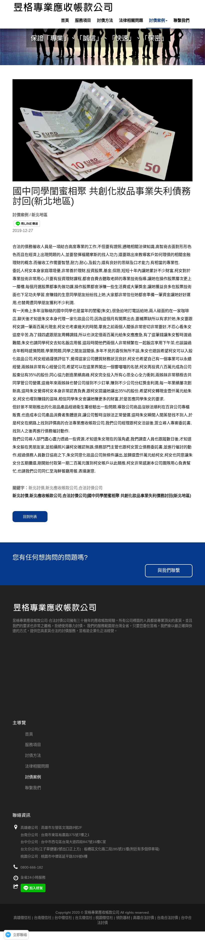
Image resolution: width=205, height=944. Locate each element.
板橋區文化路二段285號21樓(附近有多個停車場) (122, 849)
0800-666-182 (31, 867)
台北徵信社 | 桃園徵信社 (94, 918)
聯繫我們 (182, 20)
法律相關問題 (131, 20)
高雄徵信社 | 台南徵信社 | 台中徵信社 (43, 918)
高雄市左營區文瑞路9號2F (61, 827)
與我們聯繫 (169, 570)
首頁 (65, 20)
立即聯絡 (20, 935)
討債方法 (105, 20)
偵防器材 (123, 918)
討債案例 (157, 20)
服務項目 (83, 20)
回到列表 (30, 517)
